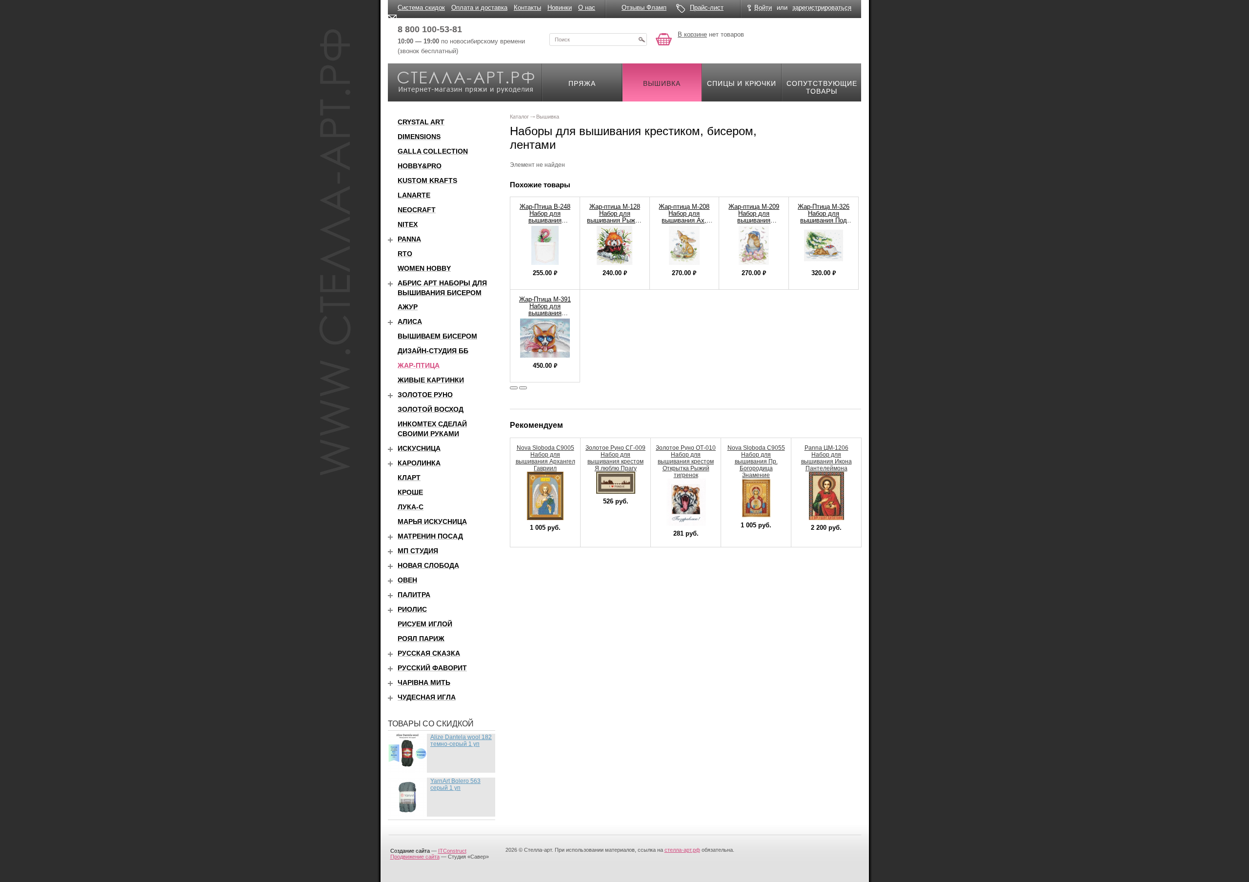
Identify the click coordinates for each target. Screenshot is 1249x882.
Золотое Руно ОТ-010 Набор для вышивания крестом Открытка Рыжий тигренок (686, 461)
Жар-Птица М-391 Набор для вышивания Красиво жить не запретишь (545, 313)
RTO (405, 254)
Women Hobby (424, 268)
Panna (409, 239)
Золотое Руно (425, 395)
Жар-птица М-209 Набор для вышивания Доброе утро (753, 217)
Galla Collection (433, 151)
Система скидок (421, 7)
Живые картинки (431, 380)
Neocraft (417, 210)
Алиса (410, 321)
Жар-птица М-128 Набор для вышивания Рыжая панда (614, 217)
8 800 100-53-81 (430, 29)
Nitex (408, 224)
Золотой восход (430, 409)
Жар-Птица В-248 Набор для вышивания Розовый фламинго (545, 220)
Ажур (408, 307)
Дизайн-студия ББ (433, 351)
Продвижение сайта (415, 857)
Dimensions (419, 136)
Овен (407, 580)
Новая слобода (428, 565)
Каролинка (419, 463)
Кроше (410, 492)
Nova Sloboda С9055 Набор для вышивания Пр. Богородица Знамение (756, 461)
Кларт (409, 477)
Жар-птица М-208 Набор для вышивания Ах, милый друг (684, 217)
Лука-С (410, 507)
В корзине (692, 34)
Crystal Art (421, 122)
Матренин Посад (430, 536)
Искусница (419, 448)
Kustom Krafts (427, 180)
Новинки (559, 7)
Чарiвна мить (424, 682)
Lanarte (414, 195)
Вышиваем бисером (437, 336)
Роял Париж (421, 638)
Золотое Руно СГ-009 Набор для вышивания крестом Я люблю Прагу (615, 458)
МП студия (418, 551)
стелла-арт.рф (682, 850)
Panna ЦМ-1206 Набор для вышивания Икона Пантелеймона (826, 458)
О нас (586, 7)
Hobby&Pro (420, 166)
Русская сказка (429, 653)
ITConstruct (452, 851)
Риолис (412, 609)
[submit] (641, 39)
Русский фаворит (432, 668)
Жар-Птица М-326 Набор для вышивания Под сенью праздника (823, 217)
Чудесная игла (427, 697)
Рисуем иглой (425, 624)
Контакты (527, 7)
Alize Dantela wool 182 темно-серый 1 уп (461, 740)
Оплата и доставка (479, 7)
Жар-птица (419, 365)
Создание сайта (410, 851)
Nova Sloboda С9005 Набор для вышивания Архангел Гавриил (545, 458)
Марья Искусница (432, 521)
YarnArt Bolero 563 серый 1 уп (455, 784)
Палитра (414, 595)
